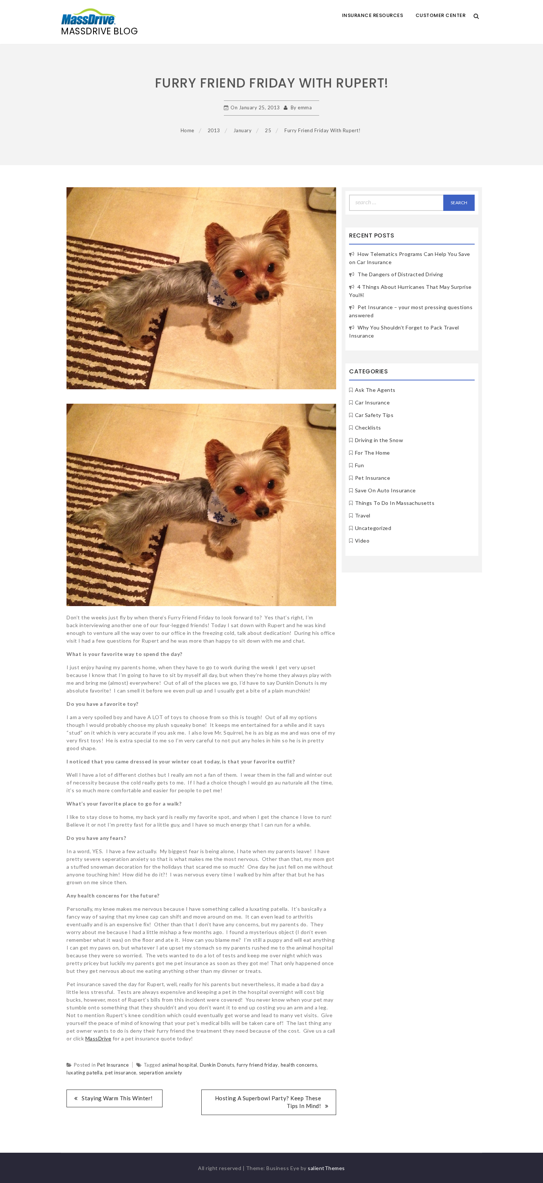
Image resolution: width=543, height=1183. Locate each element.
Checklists (368, 427)
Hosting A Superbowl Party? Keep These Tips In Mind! (268, 1102)
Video (362, 540)
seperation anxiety (160, 1073)
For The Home (372, 452)
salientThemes (326, 1168)
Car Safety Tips (374, 415)
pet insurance (120, 1073)
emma (305, 107)
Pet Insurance (113, 1065)
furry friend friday (257, 1065)
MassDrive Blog (99, 31)
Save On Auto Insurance (385, 490)
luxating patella (84, 1073)
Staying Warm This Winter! (117, 1098)
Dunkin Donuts (217, 1065)
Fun (359, 465)
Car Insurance (372, 402)
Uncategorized (373, 528)
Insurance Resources (372, 15)
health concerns (299, 1065)
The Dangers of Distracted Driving (400, 274)
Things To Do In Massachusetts (395, 503)
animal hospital (179, 1065)
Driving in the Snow (379, 440)
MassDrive (98, 1038)
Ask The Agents (375, 390)
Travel (362, 515)
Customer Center (441, 15)
